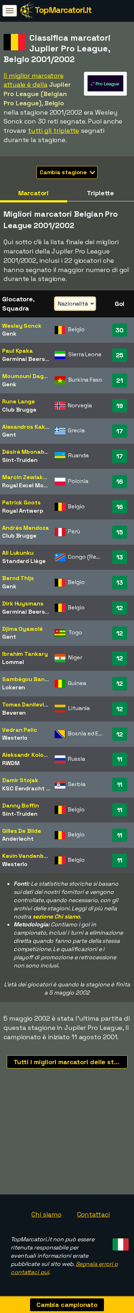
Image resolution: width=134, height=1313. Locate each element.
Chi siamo (46, 1214)
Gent (9, 434)
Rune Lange (18, 401)
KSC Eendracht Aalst (31, 788)
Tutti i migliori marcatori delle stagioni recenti (71, 1062)
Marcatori (33, 193)
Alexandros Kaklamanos (35, 427)
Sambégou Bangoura (31, 679)
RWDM (11, 763)
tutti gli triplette (53, 130)
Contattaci (93, 1214)
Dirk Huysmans (23, 603)
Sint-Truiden (20, 460)
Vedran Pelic (19, 730)
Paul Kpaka (17, 350)
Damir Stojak (20, 780)
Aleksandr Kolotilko (29, 755)
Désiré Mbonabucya (30, 452)
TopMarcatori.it (63, 9)
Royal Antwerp (22, 510)
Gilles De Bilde (21, 831)
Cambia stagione (64, 172)
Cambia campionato (67, 1305)
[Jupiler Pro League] (105, 89)
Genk (9, 333)
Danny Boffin (20, 805)
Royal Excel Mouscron (32, 485)
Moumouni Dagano (28, 376)
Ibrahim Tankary (25, 654)
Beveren (14, 712)
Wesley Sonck (21, 325)
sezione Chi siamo (56, 916)
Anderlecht (18, 838)
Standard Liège (24, 561)
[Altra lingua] (119, 1242)
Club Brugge (19, 409)
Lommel (13, 662)
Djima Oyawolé (22, 629)
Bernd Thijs (18, 578)
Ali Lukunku (18, 553)
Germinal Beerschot (30, 359)
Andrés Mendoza (25, 528)
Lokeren (13, 687)
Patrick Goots (21, 502)
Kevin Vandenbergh (29, 856)
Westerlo (15, 737)
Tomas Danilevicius (28, 704)
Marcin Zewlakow (26, 477)
